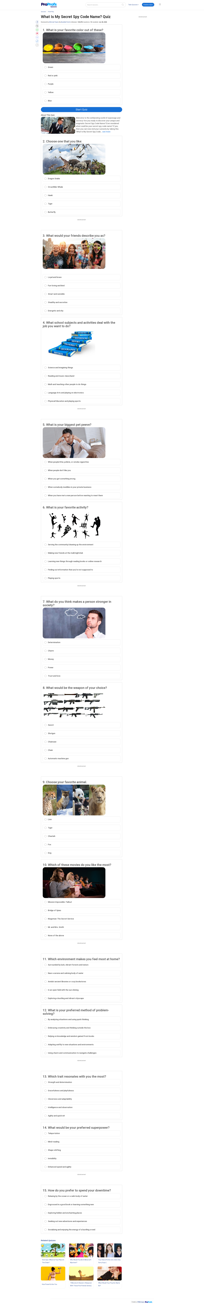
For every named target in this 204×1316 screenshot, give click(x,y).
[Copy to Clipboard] (37, 41)
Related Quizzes (48, 1240)
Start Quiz (81, 109)
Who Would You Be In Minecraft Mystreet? (80, 1261)
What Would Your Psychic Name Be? (109, 1284)
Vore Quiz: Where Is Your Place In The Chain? (53, 1261)
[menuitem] (133, 5)
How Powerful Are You (49, 1284)
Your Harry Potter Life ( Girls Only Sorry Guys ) (109, 1261)
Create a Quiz (148, 5)
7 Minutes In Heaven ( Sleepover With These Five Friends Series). (81, 1284)
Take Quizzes (132, 5)
